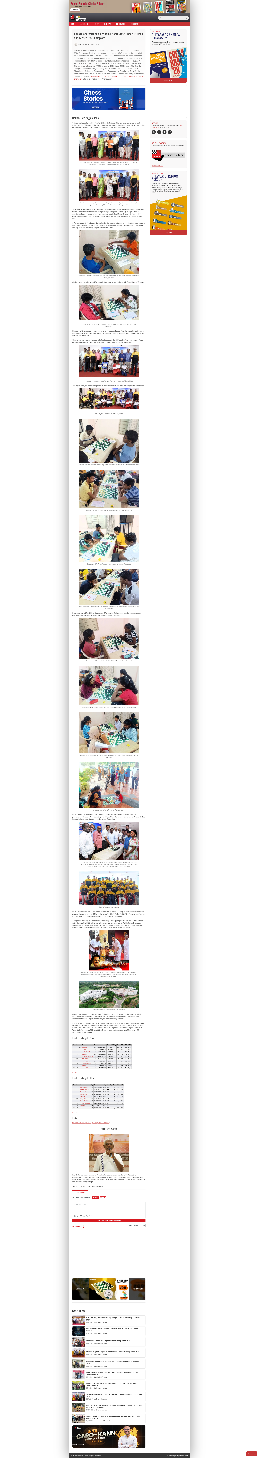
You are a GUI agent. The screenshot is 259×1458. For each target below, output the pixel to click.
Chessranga (120, 24)
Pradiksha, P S (84, 1101)
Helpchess (134, 24)
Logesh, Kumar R (86, 1063)
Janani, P (82, 1105)
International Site (157, 166)
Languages (84, 24)
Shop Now (168, 80)
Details (74, 1072)
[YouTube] (159, 132)
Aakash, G (84, 1047)
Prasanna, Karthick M (87, 1056)
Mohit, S (84, 1065)
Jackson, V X (85, 1068)
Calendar (107, 24)
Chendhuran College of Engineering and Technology (91, 1123)
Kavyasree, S (83, 1098)
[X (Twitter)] (154, 132)
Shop (97, 24)
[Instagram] (170, 132)
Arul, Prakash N (86, 1052)
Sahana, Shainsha (85, 1103)
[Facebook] (164, 132)
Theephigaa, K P (84, 1094)
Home (73, 24)
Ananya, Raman (84, 1089)
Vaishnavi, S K (84, 1087)
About (145, 24)
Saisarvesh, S (85, 1058)
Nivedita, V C (83, 1092)
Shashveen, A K (86, 1061)
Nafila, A (82, 1096)
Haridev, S (84, 1049)
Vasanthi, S (83, 1108)
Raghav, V (84, 1054)
